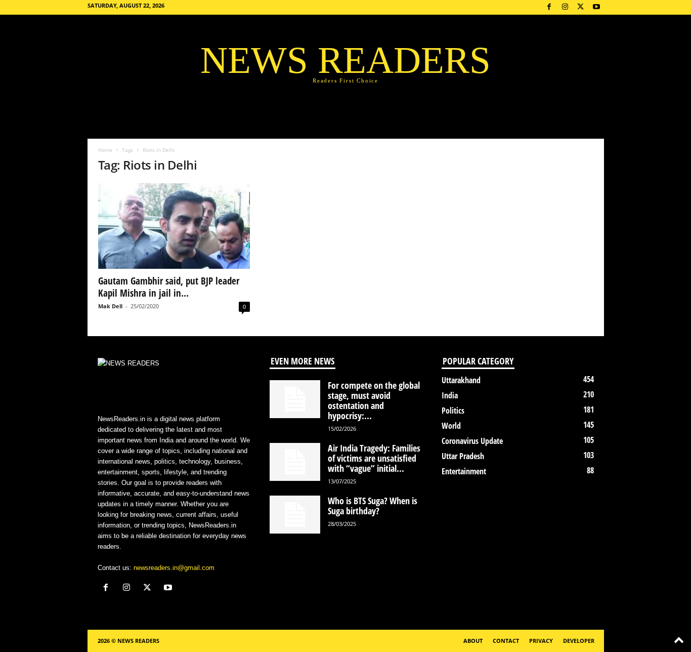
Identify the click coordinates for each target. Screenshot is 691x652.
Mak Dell (110, 306)
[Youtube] (596, 7)
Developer (578, 640)
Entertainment (464, 471)
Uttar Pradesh (463, 456)
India (450, 395)
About (473, 640)
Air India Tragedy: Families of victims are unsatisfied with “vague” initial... (374, 458)
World (451, 425)
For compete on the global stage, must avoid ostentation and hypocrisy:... (374, 400)
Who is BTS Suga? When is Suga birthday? (372, 506)
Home (105, 149)
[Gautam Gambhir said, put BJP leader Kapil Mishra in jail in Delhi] (174, 226)
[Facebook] (549, 7)
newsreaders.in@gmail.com (174, 568)
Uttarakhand (461, 380)
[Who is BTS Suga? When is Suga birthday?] (295, 515)
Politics (453, 410)
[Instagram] (565, 7)
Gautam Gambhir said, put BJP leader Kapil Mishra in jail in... (168, 287)
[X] (581, 7)
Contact (506, 640)
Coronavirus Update (472, 440)
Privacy (541, 640)
